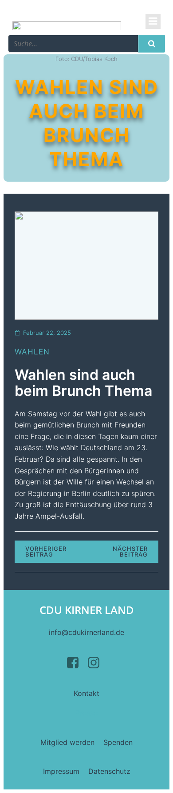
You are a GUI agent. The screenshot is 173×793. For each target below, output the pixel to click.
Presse (86, 712)
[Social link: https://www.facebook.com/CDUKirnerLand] (76, 663)
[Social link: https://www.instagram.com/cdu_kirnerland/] (96, 663)
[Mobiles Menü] (153, 21)
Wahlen (32, 351)
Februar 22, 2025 (47, 332)
